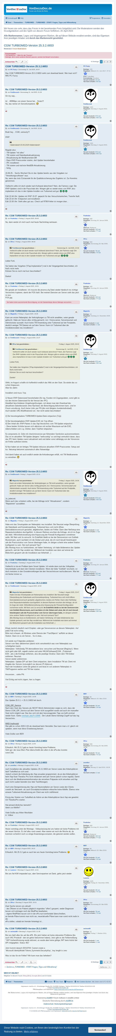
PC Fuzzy (86, 66)
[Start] (17, 9)
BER (84, 694)
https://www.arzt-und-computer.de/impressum (68, 989)
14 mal (97, 80)
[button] (110, 61)
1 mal (98, 324)
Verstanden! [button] (100, 1030)
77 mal (98, 231)
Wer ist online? (11, 973)
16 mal (97, 705)
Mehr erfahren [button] (31, 1031)
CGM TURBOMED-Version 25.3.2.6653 (29, 45)
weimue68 (87, 928)
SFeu (85, 239)
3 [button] (107, 61)
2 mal (98, 772)
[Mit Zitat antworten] (76, 67)
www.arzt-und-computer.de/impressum (74, 1011)
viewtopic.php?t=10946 (31, 716)
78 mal (97, 251)
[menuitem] (20, 18)
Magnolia (86, 311)
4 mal (97, 323)
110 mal (97, 229)
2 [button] (104, 61)
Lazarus (86, 878)
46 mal (98, 81)
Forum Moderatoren (19, 49)
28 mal (97, 890)
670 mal (98, 116)
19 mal (98, 707)
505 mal (98, 117)
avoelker (86, 762)
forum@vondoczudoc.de (60, 988)
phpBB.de (69, 1001)
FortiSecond (87, 104)
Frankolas (86, 215)
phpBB (49, 998)
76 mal (98, 891)
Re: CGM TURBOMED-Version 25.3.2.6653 (26, 89)
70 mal (98, 252)
